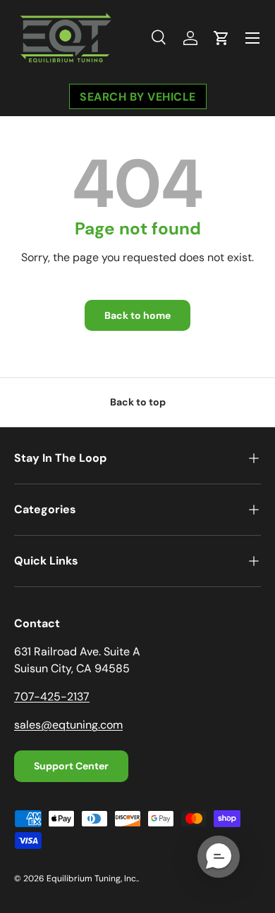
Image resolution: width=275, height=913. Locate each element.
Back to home (137, 315)
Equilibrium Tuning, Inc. (92, 878)
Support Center (71, 766)
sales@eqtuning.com (68, 724)
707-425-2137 (52, 696)
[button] (221, 38)
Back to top (138, 402)
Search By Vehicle (138, 96)
